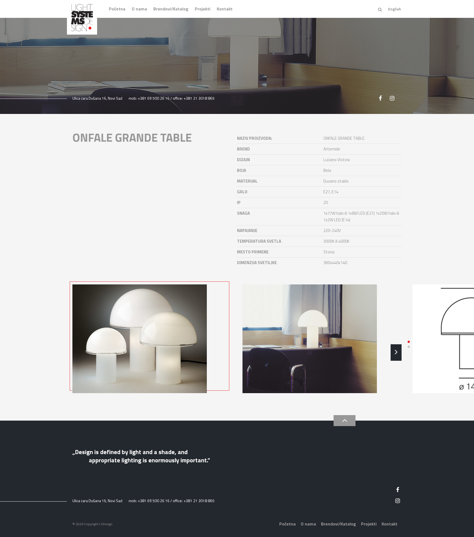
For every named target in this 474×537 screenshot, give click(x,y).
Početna (117, 8)
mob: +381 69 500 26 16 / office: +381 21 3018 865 (172, 98)
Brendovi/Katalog (170, 8)
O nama (139, 8)
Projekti (202, 8)
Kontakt (225, 8)
